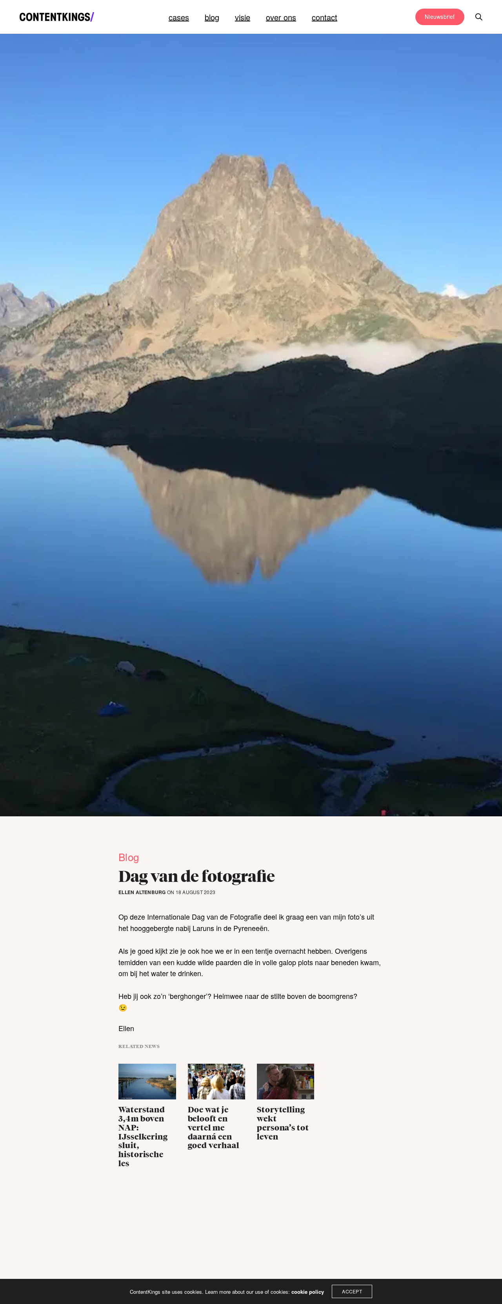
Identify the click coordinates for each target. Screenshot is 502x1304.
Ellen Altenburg (142, 892)
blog (212, 17)
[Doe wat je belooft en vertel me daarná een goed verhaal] (216, 1083)
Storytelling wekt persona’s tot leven (283, 1123)
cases (179, 17)
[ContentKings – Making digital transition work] (57, 17)
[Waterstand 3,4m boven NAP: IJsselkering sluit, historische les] (147, 1083)
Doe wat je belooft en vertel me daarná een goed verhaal (213, 1127)
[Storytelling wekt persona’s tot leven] (285, 1083)
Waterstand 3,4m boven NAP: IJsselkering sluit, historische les (143, 1136)
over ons (281, 17)
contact (324, 17)
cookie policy (307, 1291)
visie (242, 17)
